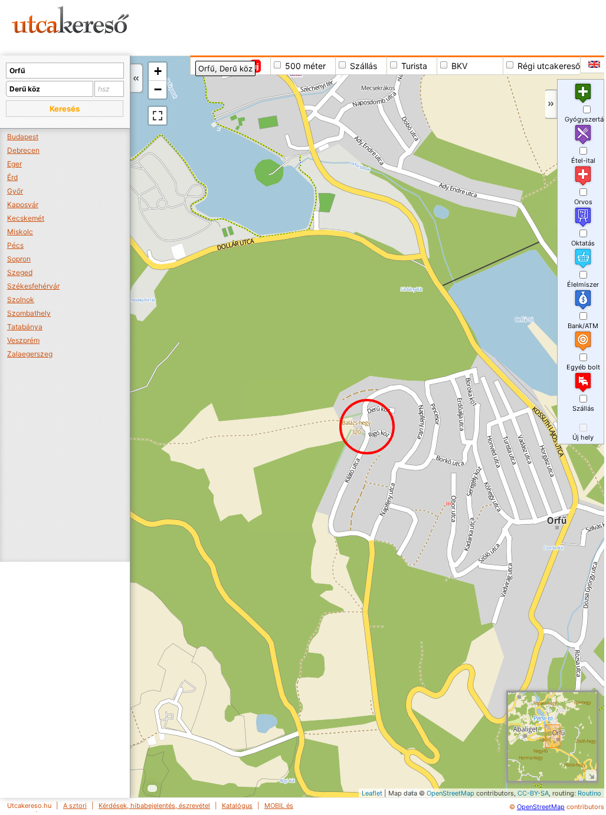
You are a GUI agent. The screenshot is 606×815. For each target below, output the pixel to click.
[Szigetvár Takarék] (331, 111)
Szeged (19, 272)
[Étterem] (171, 721)
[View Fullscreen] (157, 116)
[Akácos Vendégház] (594, 567)
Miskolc (20, 232)
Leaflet (372, 793)
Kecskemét (25, 218)
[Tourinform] (311, 122)
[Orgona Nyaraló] (394, 163)
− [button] (158, 89)
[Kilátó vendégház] (360, 412)
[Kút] (498, 543)
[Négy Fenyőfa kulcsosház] (535, 626)
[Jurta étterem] (154, 253)
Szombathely (29, 313)
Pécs (15, 245)
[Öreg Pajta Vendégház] (543, 581)
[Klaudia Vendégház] (364, 129)
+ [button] (158, 71)
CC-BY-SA (533, 793)
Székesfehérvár (33, 286)
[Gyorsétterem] (186, 247)
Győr (15, 191)
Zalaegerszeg (30, 354)
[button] (64, 108)
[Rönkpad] (356, 427)
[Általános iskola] (351, 131)
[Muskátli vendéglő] (308, 82)
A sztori (75, 805)
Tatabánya (24, 327)
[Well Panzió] (557, 564)
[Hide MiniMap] (591, 775)
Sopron (19, 259)
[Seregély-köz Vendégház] (476, 481)
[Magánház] (470, 563)
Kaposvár (22, 204)
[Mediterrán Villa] (298, 115)
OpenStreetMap (450, 793)
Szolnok (20, 299)
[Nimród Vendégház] (502, 472)
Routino (589, 793)
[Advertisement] (380, 26)
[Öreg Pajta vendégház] (534, 582)
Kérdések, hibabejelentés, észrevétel (154, 805)
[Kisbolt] (552, 546)
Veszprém (23, 340)
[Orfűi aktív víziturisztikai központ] (231, 120)
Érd (12, 177)
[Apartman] (522, 423)
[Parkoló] (178, 252)
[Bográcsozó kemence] (165, 721)
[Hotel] (571, 550)
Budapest (22, 137)
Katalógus (237, 805)
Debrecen (23, 150)
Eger (14, 164)
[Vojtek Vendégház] (520, 435)
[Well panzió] (563, 547)
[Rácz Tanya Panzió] (219, 755)
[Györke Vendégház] (531, 474)
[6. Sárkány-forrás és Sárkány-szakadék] (573, 646)
